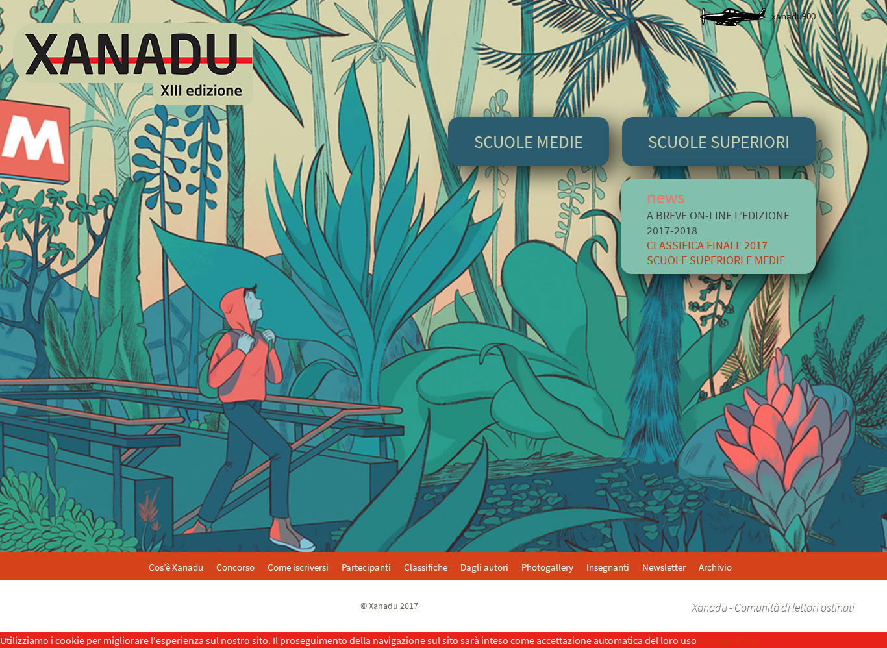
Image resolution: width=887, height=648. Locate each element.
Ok (703, 640)
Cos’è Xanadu (176, 567)
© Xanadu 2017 (389, 606)
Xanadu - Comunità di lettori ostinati (773, 607)
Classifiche (425, 567)
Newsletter (664, 567)
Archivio (715, 567)
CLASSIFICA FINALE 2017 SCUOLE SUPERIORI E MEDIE (716, 253)
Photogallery (547, 567)
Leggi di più (734, 640)
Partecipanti (366, 567)
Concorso (235, 567)
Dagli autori (484, 567)
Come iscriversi (298, 567)
